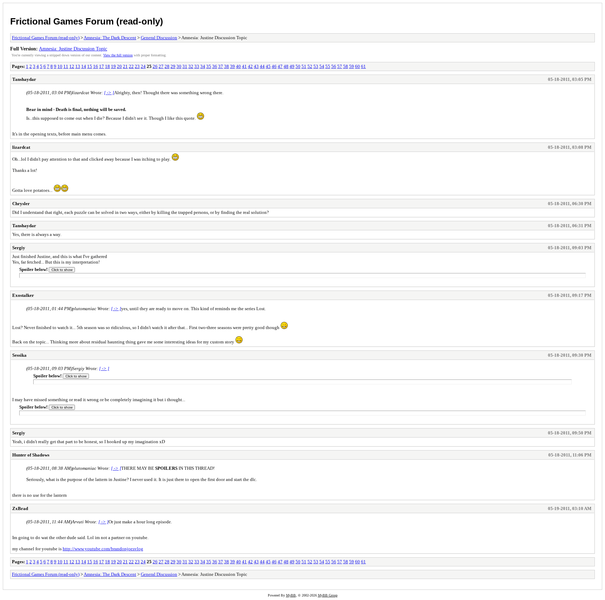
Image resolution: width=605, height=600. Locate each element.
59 (351, 66)
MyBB (291, 595)
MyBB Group (328, 595)
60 (357, 66)
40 (238, 66)
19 (113, 66)
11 (65, 66)
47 (280, 66)
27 (161, 66)
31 (184, 66)
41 (244, 66)
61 (363, 66)
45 (268, 66)
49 (292, 66)
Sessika (19, 355)
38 (226, 66)
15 (89, 66)
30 (178, 66)
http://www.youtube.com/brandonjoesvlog (103, 548)
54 (321, 66)
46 (274, 66)
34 (202, 66)
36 (214, 66)
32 (190, 66)
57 (339, 66)
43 (256, 66)
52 (309, 66)
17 (101, 66)
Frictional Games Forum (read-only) (86, 21)
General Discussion (159, 37)
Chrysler (21, 203)
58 (345, 66)
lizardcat (21, 147)
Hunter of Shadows (30, 455)
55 (327, 66)
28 (167, 66)
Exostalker (23, 295)
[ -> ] (109, 92)
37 (220, 66)
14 (83, 66)
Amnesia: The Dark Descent (110, 37)
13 (77, 66)
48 (286, 66)
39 (232, 66)
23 (137, 66)
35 (208, 66)
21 (125, 66)
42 (250, 66)
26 (155, 66)
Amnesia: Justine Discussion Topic (73, 48)
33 (196, 66)
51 (303, 66)
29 (173, 66)
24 (143, 66)
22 (131, 66)
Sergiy (18, 247)
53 (315, 66)
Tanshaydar (24, 79)
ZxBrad (20, 508)
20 (119, 66)
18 (107, 66)
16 (95, 66)
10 (59, 66)
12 (71, 66)
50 (297, 66)
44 (262, 66)
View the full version (118, 55)
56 (333, 66)
